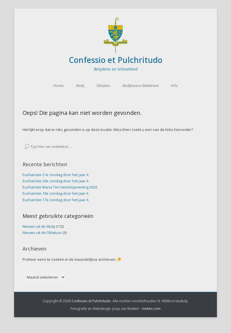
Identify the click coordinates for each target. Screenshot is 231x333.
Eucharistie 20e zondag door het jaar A (55, 180)
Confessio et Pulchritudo (116, 59)
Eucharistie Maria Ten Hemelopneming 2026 (60, 187)
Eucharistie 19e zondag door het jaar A (55, 193)
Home (59, 85)
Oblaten (103, 85)
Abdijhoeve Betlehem (140, 85)
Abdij (80, 85)
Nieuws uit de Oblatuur (42, 232)
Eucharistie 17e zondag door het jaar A (55, 199)
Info (174, 85)
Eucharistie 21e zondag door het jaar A (55, 174)
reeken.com (151, 308)
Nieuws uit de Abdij (39, 226)
